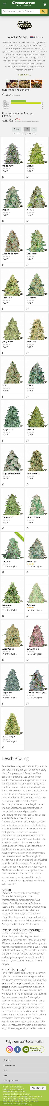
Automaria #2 (33, 473)
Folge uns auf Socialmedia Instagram (9, 1049)
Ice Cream (31, 297)
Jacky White (7, 341)
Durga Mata (7, 429)
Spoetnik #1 (8, 517)
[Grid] (27, 129)
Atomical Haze (33, 517)
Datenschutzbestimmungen (15, 1103)
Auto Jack (31, 341)
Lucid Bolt (7, 297)
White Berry (7, 165)
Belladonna (32, 253)
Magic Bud (7, 692)
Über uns (7, 1060)
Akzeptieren (38, 1087)
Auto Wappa (8, 649)
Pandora (6, 561)
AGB (5, 1075)
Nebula (30, 209)
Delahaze (31, 605)
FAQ (5, 1070)
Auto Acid (6, 605)
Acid (4, 385)
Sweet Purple (33, 649)
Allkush (30, 429)
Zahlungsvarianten (11, 1080)
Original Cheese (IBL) (36, 692)
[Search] (44, 11)
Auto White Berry (10, 253)
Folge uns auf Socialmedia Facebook (17, 1049)
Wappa (5, 209)
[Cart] (45, 4)
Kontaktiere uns (10, 1065)
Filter (16, 129)
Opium (30, 385)
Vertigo (30, 165)
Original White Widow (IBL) (12, 473)
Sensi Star (31, 561)
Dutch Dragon (8, 736)
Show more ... (24, 74)
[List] (34, 129)
